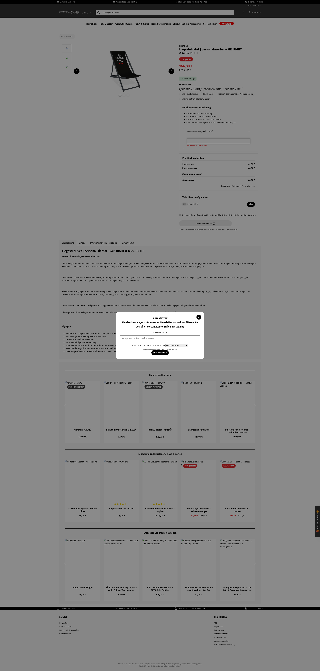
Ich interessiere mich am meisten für (148, 345)
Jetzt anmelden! (160, 352)
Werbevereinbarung (170, 349)
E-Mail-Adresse (160, 332)
